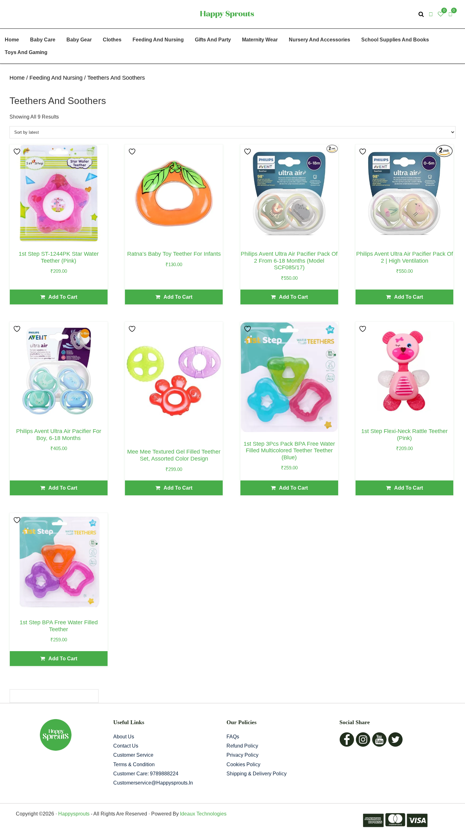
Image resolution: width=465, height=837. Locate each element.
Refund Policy (242, 745)
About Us (123, 736)
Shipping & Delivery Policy (256, 773)
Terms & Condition (134, 764)
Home (17, 78)
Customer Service (133, 755)
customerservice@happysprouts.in (153, 782)
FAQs (232, 736)
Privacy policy (242, 755)
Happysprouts (74, 813)
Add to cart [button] (62, 297)
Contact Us (125, 745)
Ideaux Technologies (202, 813)
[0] (450, 14)
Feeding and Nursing (56, 78)
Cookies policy (243, 764)
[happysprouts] (227, 14)
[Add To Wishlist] (17, 152)
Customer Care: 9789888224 (145, 773)
